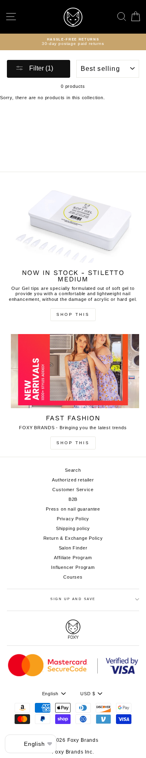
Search (73, 470)
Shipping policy (73, 528)
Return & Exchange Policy (73, 538)
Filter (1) (40, 68)
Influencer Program (73, 567)
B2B (73, 499)
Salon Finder (73, 547)
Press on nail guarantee (73, 509)
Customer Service (72, 489)
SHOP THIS (73, 443)
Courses (73, 577)
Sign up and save (73, 599)
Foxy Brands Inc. (73, 752)
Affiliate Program (73, 557)
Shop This (73, 314)
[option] (73, 42)
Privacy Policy (73, 518)
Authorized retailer (73, 479)
